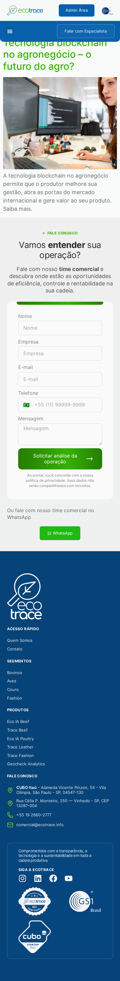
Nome (25, 316)
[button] (10, 31)
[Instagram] (22, 878)
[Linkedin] (38, 878)
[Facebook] (53, 878)
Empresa (28, 342)
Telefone (28, 393)
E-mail (25, 367)
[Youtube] (69, 878)
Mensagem (30, 418)
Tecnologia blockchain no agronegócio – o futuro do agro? (55, 54)
